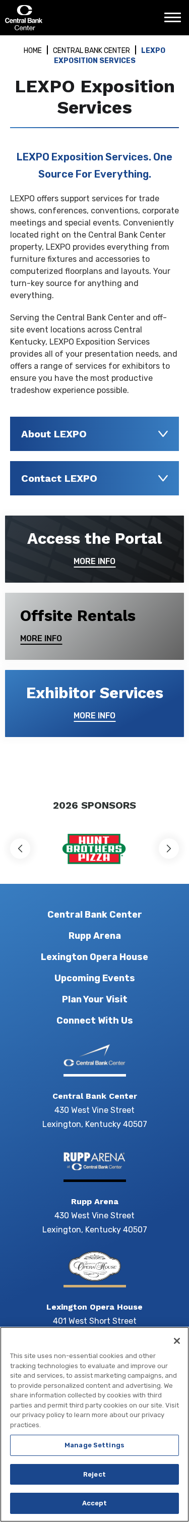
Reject (94, 1474)
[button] (20, 848)
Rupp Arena (95, 935)
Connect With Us (94, 1020)
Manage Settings (94, 1445)
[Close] (177, 1341)
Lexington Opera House (94, 957)
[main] (94, 411)
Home (33, 50)
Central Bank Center (59, 17)
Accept (94, 1503)
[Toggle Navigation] (175, 21)
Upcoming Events (94, 978)
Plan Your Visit (95, 999)
